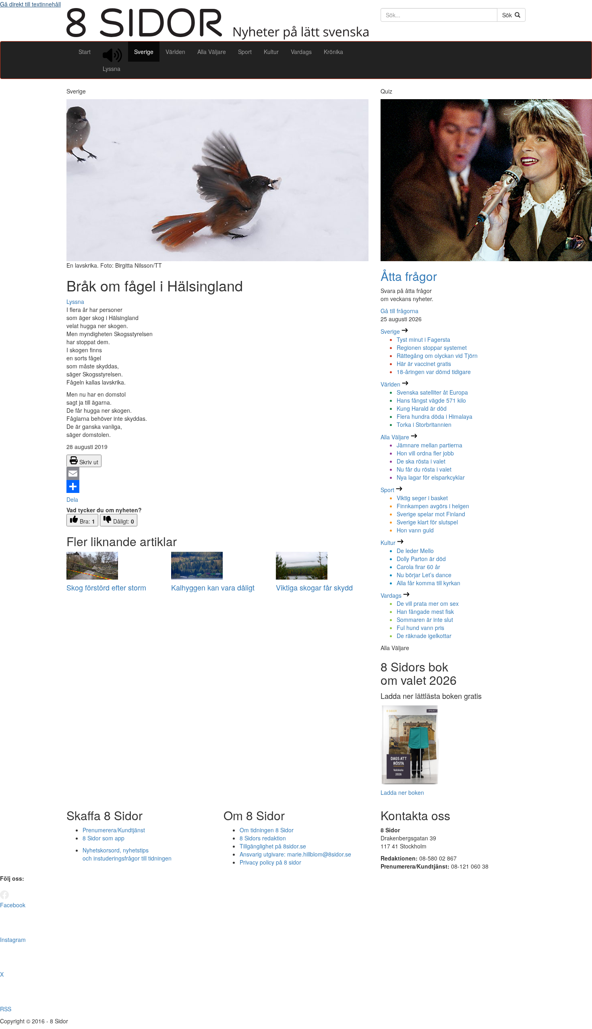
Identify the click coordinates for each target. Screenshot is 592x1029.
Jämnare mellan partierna (429, 445)
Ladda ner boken (402, 792)
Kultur (271, 52)
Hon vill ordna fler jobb (425, 453)
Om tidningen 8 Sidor (267, 830)
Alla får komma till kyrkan (428, 583)
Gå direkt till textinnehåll (30, 4)
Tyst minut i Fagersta (423, 339)
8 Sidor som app (103, 838)
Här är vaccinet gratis (424, 364)
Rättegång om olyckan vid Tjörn (437, 355)
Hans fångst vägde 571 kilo (431, 400)
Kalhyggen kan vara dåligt (213, 587)
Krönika (333, 52)
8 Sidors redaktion (263, 838)
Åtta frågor (409, 276)
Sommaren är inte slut (425, 619)
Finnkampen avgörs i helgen (433, 506)
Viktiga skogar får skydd (314, 587)
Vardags (301, 52)
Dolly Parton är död (421, 559)
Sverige (143, 52)
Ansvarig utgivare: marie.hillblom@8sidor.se (295, 854)
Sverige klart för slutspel (427, 522)
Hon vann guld (415, 530)
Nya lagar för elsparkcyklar (431, 477)
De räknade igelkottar (424, 636)
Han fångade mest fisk (425, 611)
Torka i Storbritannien (424, 424)
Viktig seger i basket (422, 498)
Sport (245, 52)
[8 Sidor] (217, 37)
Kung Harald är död (422, 408)
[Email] (217, 473)
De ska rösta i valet (421, 461)
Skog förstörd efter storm (106, 587)
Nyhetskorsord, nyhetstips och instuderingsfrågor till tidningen (127, 854)
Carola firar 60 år (418, 567)
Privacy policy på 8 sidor (270, 862)
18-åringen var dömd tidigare (434, 372)
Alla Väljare (211, 52)
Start (85, 52)
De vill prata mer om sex (428, 603)
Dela (72, 499)
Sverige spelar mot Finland (431, 514)
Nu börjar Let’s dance (424, 575)
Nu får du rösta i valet (424, 469)
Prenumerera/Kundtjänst (114, 830)
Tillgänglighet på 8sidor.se (273, 846)
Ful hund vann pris (420, 628)
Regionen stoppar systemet (432, 347)
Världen (175, 52)
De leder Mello (415, 551)
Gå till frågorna (399, 311)
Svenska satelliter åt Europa (432, 392)
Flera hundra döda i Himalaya (434, 416)
